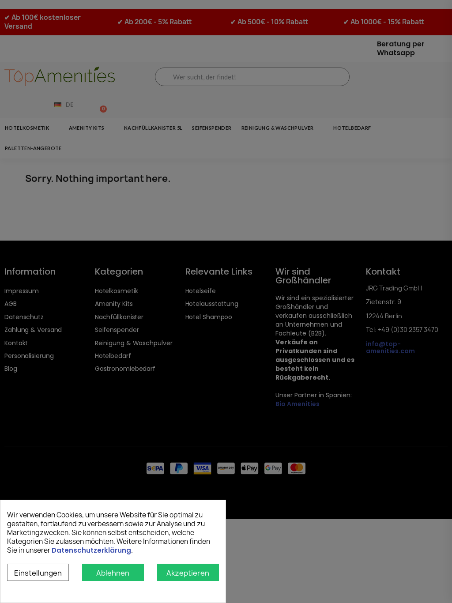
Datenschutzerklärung (91, 550)
